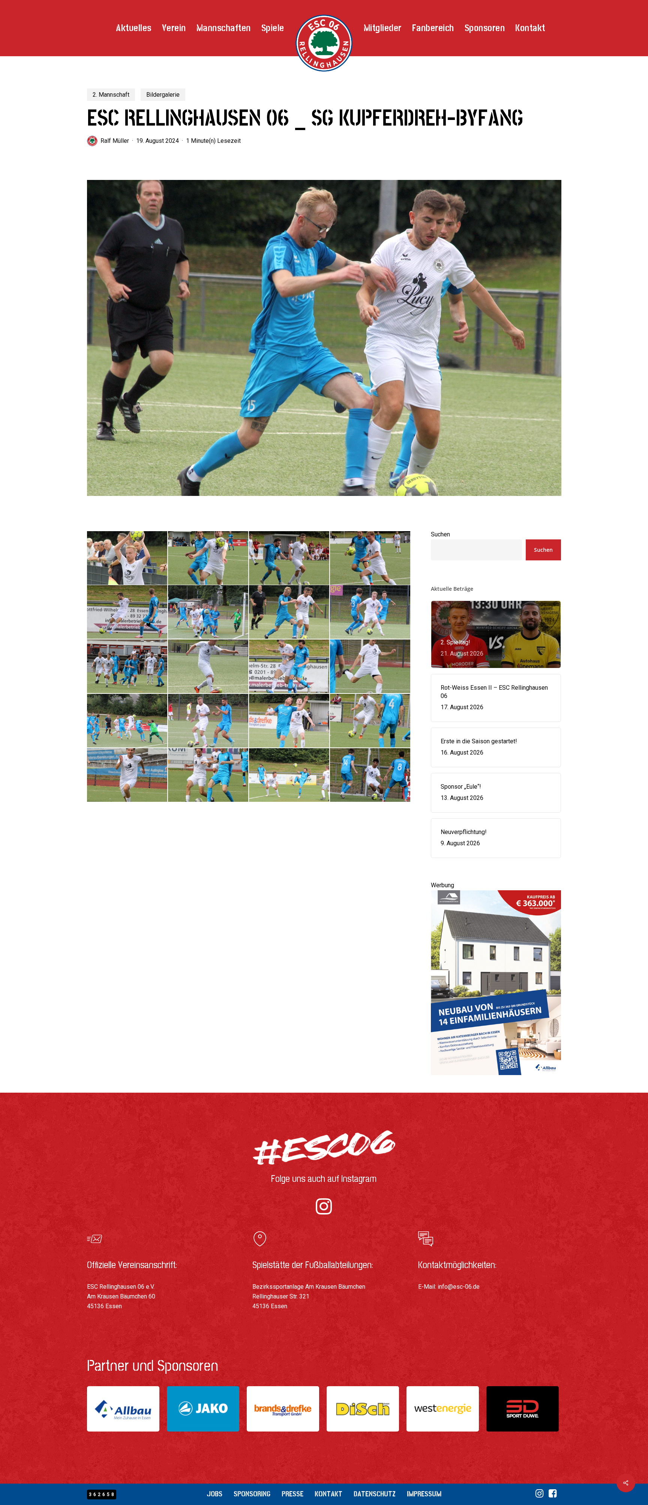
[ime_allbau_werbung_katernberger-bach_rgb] (496, 1078)
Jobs (214, 1494)
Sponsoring (252, 1494)
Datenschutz (375, 1494)
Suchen (440, 534)
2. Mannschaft (111, 94)
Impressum (424, 1494)
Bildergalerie (163, 94)
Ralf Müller (114, 140)
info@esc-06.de (459, 1286)
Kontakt (328, 1494)
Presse (292, 1494)
